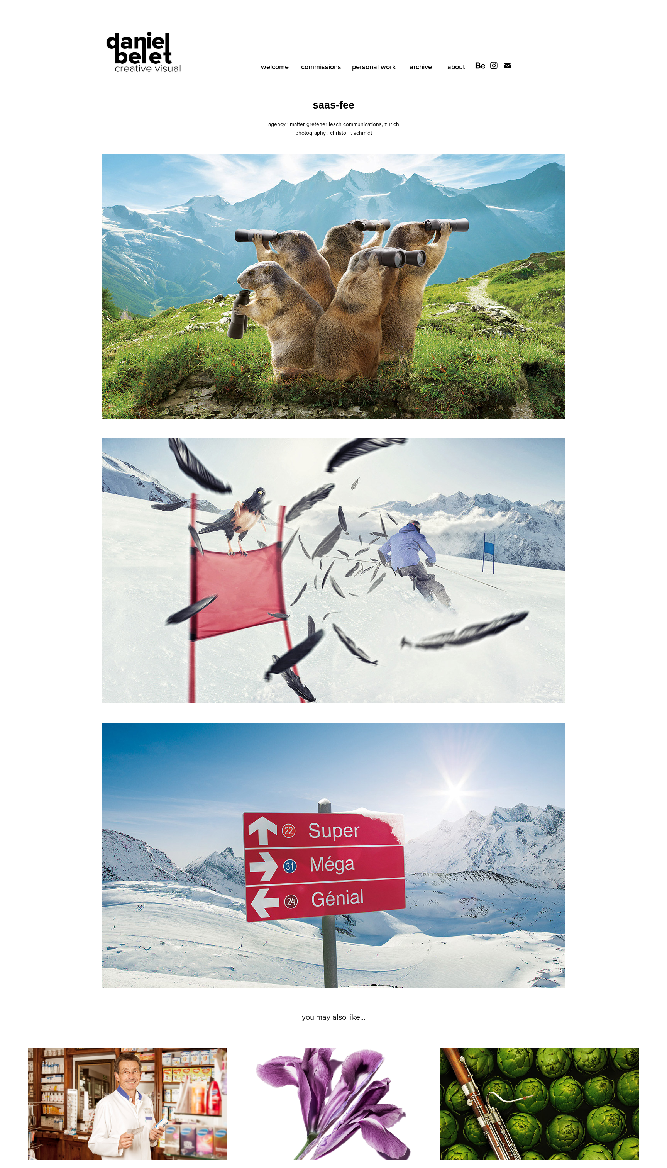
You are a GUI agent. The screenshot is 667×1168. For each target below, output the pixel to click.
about (456, 66)
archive (421, 66)
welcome (275, 66)
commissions (321, 66)
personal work (374, 66)
